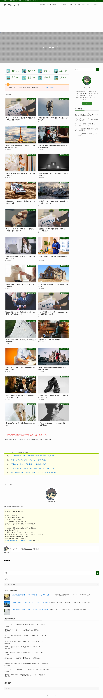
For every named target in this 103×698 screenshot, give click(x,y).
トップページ (87, 103)
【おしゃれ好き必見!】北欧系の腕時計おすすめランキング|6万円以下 (86, 129)
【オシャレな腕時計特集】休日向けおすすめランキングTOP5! (86, 134)
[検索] (98, 1)
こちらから (29, 549)
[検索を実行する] (97, 69)
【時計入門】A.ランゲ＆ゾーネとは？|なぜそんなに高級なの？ (86, 119)
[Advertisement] (51, 19)
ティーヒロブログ (12, 5)
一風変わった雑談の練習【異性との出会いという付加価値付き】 (28, 460)
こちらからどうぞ (48, 87)
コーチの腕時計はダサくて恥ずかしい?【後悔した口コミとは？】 (30, 609)
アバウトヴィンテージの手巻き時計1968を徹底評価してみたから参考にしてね (86, 114)
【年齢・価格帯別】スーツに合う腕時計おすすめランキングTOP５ (24, 653)
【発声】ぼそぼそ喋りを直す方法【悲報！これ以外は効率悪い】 (28, 464)
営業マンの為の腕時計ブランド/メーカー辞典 (18, 540)
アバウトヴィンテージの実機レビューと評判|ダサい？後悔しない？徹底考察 (27, 670)
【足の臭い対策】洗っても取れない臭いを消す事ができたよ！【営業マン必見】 (32, 468)
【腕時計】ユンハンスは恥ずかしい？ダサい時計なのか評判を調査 (30, 602)
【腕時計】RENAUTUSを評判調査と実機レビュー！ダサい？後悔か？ (25, 675)
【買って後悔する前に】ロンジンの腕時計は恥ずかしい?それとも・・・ (32, 595)
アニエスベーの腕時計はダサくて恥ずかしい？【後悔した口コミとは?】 (86, 124)
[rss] (96, 1)
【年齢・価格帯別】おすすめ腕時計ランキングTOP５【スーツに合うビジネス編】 (33, 472)
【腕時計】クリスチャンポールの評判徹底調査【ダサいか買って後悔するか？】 (28, 664)
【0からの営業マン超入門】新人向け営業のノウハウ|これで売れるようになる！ (32, 455)
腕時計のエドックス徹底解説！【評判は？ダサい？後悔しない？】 (24, 659)
